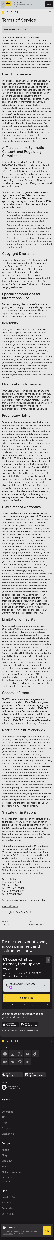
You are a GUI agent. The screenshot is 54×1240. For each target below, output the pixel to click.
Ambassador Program (9, 1179)
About (5, 1149)
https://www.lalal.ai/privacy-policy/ (22, 113)
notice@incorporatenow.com (17, 873)
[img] (7, 985)
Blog (4, 1155)
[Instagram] (12, 1053)
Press (5, 1166)
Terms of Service (32, 1031)
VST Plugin (8, 1213)
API (3, 1117)
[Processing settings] (48, 960)
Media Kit (7, 1160)
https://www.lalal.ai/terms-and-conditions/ (26, 67)
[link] (12, 1061)
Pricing (6, 1106)
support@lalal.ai (10, 906)
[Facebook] (4, 1053)
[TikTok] (35, 1053)
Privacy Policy (8, 1233)
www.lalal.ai (17, 46)
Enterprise (7, 1111)
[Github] (19, 1061)
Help (4, 1122)
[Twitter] (19, 1053)
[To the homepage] (10, 1041)
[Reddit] (4, 1061)
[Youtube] (27, 1053)
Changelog (8, 1133)
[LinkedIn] (27, 1061)
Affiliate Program (11, 1171)
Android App (9, 1208)
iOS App (6, 1202)
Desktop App (9, 1197)
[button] (26, 998)
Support (6, 1128)
